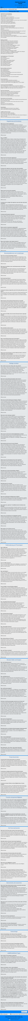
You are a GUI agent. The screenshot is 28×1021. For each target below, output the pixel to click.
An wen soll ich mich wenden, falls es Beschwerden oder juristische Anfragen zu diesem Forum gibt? (14, 115)
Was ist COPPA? (3, 15)
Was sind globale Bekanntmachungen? (7, 61)
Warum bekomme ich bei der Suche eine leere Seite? (9, 93)
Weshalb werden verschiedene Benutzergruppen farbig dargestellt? (12, 74)
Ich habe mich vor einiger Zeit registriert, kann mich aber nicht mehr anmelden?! (14, 20)
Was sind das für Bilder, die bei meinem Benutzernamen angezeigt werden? (13, 33)
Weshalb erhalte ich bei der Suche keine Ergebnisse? (9, 92)
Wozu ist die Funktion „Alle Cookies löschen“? (8, 23)
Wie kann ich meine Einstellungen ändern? (8, 26)
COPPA (10, 171)
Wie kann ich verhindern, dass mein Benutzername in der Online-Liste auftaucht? (12, 28)
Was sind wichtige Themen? (5, 63)
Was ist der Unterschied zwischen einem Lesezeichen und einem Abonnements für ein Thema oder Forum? (14, 100)
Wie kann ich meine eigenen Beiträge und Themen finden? (10, 95)
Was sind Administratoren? (5, 69)
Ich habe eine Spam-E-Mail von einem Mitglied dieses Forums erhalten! (12, 82)
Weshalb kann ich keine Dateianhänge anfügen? (9, 48)
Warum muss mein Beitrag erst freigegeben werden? (9, 52)
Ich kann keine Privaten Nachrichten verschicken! (9, 80)
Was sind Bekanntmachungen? (6, 62)
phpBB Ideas (3, 970)
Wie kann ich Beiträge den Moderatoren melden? (9, 50)
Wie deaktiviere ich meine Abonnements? (7, 104)
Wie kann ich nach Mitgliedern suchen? (7, 94)
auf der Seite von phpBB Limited (10, 961)
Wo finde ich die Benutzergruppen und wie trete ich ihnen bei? (11, 72)
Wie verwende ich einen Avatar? (6, 34)
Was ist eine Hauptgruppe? (5, 75)
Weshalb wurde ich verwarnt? (6, 49)
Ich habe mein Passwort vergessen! (7, 21)
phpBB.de (24, 307)
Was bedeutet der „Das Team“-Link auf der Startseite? (10, 76)
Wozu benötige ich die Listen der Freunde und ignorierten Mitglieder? (12, 85)
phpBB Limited (16, 307)
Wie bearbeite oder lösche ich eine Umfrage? (8, 46)
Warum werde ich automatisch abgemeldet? (8, 22)
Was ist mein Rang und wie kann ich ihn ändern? (9, 35)
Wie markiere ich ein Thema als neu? (7, 53)
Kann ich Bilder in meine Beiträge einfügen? (8, 60)
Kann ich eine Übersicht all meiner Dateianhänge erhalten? (10, 109)
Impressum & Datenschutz (14, 1019)
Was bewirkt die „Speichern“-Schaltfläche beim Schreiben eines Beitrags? (13, 51)
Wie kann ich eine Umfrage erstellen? (7, 44)
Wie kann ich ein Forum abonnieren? (7, 103)
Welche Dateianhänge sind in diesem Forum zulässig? (10, 108)
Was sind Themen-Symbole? (5, 65)
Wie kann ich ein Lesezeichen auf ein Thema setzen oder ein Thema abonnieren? (12, 102)
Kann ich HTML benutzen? (5, 58)
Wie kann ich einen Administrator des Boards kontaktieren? (10, 117)
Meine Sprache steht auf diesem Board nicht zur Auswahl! (10, 32)
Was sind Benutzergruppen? (5, 71)
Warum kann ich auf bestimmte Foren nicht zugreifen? (10, 47)
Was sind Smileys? (4, 59)
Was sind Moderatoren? (5, 70)
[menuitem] (2, 7)
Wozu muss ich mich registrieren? (6, 14)
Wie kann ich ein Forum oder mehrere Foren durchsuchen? (10, 91)
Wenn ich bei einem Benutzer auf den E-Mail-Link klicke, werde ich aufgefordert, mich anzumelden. (14, 37)
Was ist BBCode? (4, 57)
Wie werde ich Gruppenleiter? (5, 73)
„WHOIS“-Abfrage (6, 982)
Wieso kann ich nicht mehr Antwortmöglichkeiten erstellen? (10, 45)
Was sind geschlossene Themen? (6, 64)
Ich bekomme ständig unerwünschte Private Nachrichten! (10, 81)
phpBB (10, 1017)
